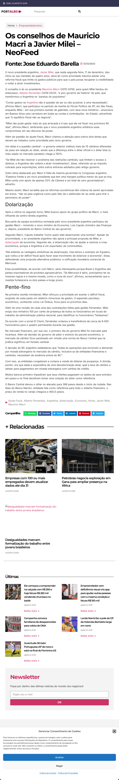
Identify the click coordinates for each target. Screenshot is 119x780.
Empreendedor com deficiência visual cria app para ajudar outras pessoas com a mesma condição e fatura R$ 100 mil (96, 593)
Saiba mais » (32, 611)
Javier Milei (46, 72)
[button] (114, 731)
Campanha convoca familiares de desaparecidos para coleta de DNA (40, 622)
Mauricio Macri (51, 89)
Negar (59, 765)
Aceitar (59, 757)
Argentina (32, 102)
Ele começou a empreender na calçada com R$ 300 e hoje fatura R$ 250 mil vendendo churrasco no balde (40, 593)
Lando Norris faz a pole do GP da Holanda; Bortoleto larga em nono (97, 622)
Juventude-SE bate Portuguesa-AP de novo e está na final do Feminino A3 (40, 647)
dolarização (12, 242)
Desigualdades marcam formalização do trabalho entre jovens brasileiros (27, 543)
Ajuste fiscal (15, 400)
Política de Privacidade (68, 773)
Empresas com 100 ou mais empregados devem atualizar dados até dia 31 (26, 481)
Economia (80, 400)
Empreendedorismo (30, 25)
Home (91, 400)
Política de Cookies (48, 773)
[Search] (79, 11)
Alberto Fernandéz (30, 92)
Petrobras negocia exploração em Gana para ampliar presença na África (86, 481)
